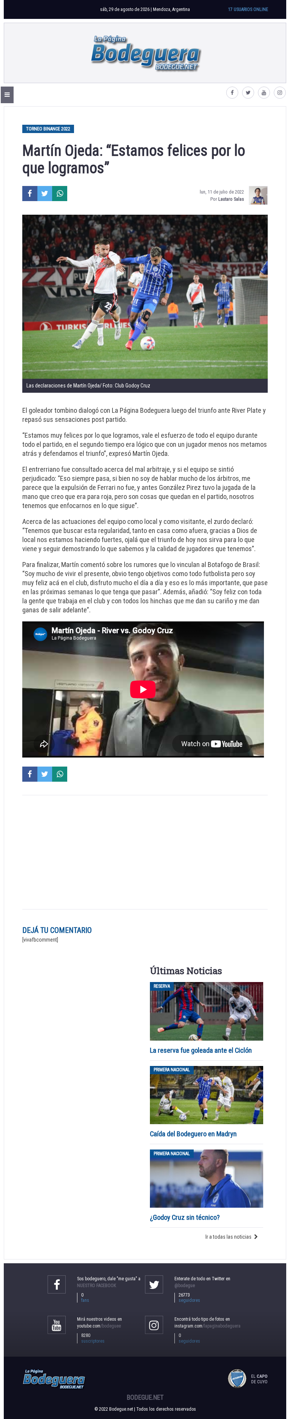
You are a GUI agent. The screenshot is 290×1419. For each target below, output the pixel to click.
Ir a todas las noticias (228, 1237)
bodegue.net (145, 1397)
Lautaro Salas (231, 199)
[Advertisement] (145, 852)
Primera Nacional (172, 1070)
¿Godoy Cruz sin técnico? (185, 1217)
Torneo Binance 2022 (48, 129)
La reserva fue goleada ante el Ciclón (201, 1050)
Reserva (162, 986)
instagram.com (207, 1326)
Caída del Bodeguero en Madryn (193, 1134)
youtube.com (99, 1326)
